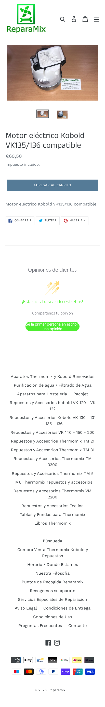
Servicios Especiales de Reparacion (52, 599)
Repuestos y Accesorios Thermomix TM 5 (53, 473)
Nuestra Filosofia (52, 573)
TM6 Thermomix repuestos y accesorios (52, 482)
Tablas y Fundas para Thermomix (52, 514)
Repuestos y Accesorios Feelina (52, 505)
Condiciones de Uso (52, 616)
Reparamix (56, 690)
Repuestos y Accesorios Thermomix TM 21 (52, 441)
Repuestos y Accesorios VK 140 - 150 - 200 (52, 432)
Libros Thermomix (52, 523)
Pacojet (80, 393)
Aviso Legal (26, 608)
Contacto (77, 625)
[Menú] (96, 19)
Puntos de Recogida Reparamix (53, 582)
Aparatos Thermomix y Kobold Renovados (52, 376)
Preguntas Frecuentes (40, 625)
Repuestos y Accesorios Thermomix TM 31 (52, 449)
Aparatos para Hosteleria (42, 393)
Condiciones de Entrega (66, 608)
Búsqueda (52, 540)
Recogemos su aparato (52, 590)
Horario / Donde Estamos (52, 564)
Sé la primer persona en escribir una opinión (52, 326)
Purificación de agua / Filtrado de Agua (52, 385)
